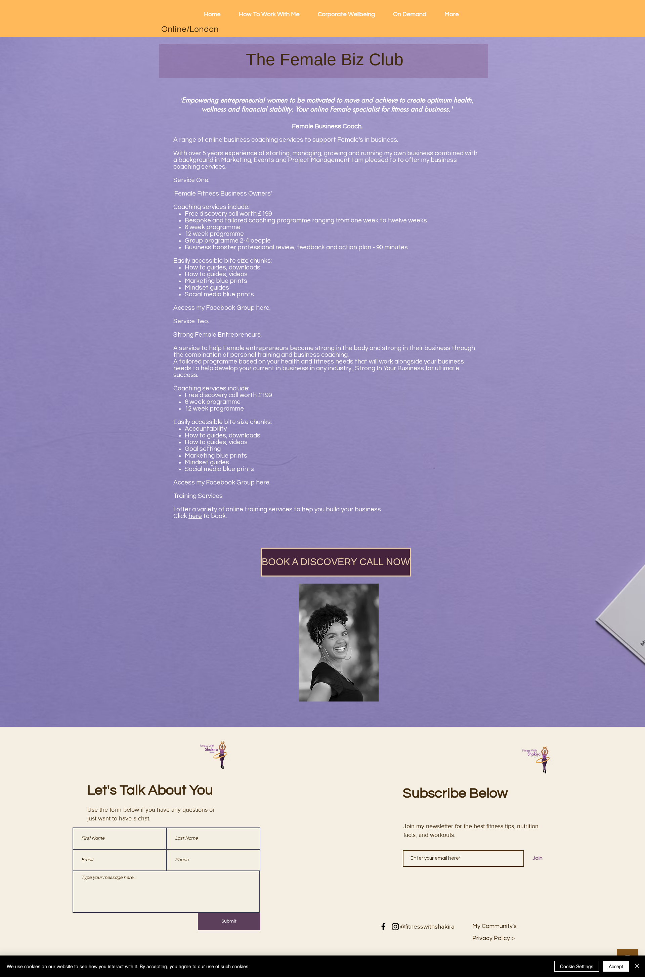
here (195, 516)
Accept (616, 966)
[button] (493, 938)
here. (263, 307)
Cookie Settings (576, 966)
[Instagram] (395, 926)
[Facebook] (383, 926)
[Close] (637, 966)
